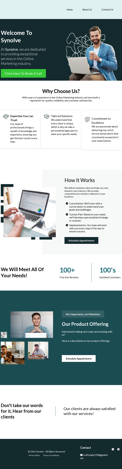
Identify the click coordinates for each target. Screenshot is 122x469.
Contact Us (107, 9)
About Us (87, 9)
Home (70, 9)
